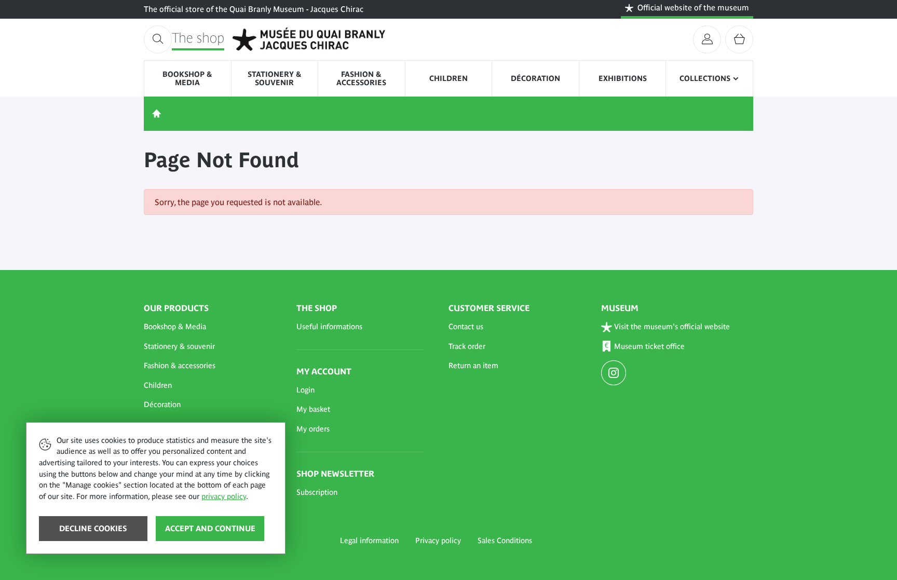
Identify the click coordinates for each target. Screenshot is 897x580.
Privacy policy (438, 540)
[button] (207, 327)
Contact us (465, 326)
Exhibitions (623, 78)
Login (305, 390)
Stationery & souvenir (275, 78)
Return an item (473, 365)
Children (448, 78)
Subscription (316, 492)
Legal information (369, 540)
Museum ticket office (649, 346)
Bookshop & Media (187, 78)
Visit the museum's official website (672, 326)
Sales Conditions (505, 540)
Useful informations (329, 326)
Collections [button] (704, 78)
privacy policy (223, 496)
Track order (466, 346)
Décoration (535, 78)
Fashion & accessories (361, 78)
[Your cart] (739, 39)
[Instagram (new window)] (615, 374)
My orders (313, 429)
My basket (313, 409)
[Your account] (707, 39)
